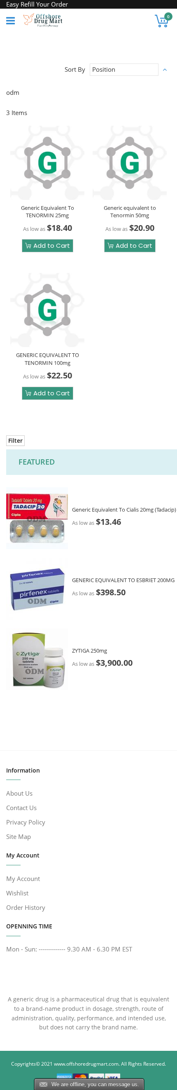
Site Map (18, 836)
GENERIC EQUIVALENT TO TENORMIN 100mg (47, 358)
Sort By (75, 69)
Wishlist (17, 893)
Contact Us (21, 807)
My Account (23, 878)
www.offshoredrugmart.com (86, 1063)
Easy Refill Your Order (37, 4)
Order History (25, 907)
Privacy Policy (25, 822)
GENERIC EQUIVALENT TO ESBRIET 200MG (123, 579)
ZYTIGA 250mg (89, 650)
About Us (19, 793)
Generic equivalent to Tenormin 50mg (130, 211)
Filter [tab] (15, 440)
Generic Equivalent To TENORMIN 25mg (47, 211)
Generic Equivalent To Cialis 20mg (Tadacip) (124, 509)
